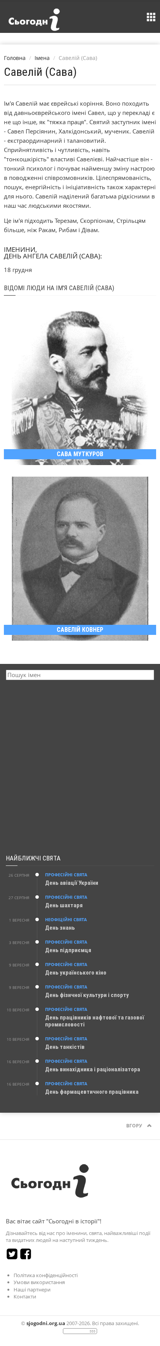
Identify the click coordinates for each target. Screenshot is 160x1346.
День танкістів (65, 1046)
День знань (60, 927)
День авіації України (71, 882)
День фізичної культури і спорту (87, 995)
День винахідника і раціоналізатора (92, 1069)
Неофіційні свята (66, 919)
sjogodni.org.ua (45, 1323)
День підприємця (68, 950)
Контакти (25, 1296)
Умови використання (39, 1282)
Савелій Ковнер (80, 629)
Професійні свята (66, 874)
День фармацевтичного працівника (92, 1091)
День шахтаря (64, 905)
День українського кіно (75, 972)
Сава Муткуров (80, 454)
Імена (42, 58)
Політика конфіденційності (46, 1275)
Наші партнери (32, 1289)
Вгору (134, 1125)
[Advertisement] (80, 767)
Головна (15, 58)
